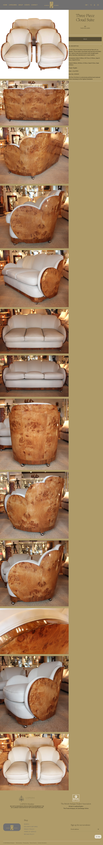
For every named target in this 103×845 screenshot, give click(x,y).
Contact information (42, 843)
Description (74, 46)
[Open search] (91, 5)
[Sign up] (98, 829)
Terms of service (33, 843)
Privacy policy (26, 843)
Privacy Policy (29, 829)
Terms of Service (30, 831)
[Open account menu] (94, 5)
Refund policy (29, 834)
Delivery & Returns (31, 826)
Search (26, 824)
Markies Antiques (10, 843)
